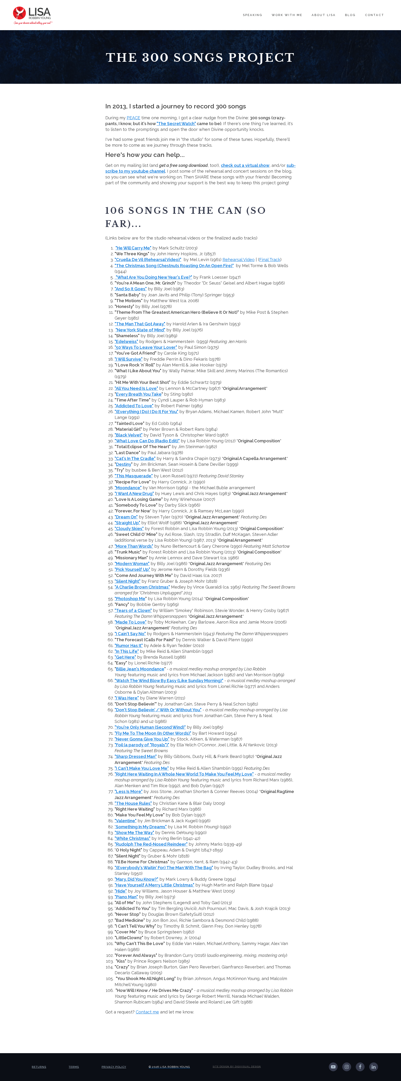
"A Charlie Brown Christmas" (142, 587)
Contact (374, 15)
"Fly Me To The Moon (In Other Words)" (153, 733)
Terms (74, 1066)
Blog (350, 15)
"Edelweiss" (126, 341)
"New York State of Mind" (140, 329)
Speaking (252, 15)
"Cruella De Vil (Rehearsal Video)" (148, 259)
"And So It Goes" (131, 288)
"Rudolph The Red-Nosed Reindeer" (151, 844)
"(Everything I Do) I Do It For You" (146, 411)
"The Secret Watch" (176, 123)
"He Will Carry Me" (133, 248)
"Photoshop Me (130, 598)
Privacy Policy (114, 1066)
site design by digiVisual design (237, 1066)
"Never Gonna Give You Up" (142, 739)
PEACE (133, 117)
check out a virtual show (245, 165)
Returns (39, 1066)
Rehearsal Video (239, 259)
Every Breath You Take (139, 394)
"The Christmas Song (174, 265)
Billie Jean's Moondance (140, 669)
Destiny (123, 464)
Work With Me (287, 15)
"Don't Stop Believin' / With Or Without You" (158, 709)
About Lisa (324, 15)
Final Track (269, 259)
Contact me (147, 1012)
